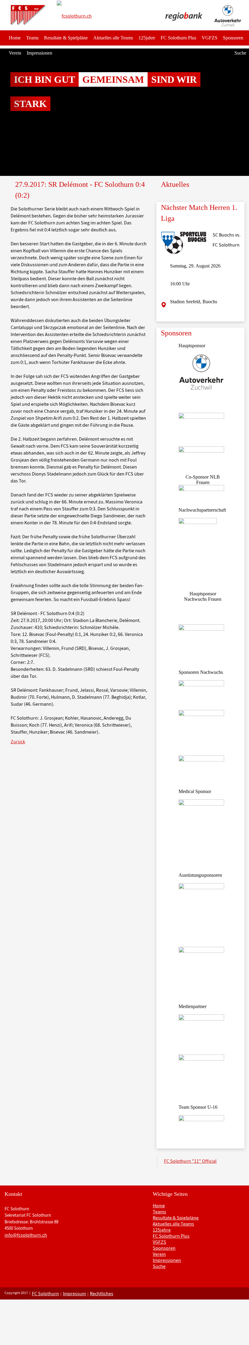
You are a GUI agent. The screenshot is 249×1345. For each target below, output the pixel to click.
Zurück (18, 741)
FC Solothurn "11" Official (190, 1161)
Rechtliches (101, 1293)
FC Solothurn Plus (178, 37)
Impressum (74, 1293)
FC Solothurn (45, 1293)
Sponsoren (233, 37)
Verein (15, 52)
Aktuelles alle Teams (113, 37)
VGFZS (209, 37)
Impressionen (39, 52)
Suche (240, 52)
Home (15, 37)
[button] (18, 112)
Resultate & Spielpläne (66, 37)
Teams (32, 37)
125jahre (146, 37)
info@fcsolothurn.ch (26, 1235)
